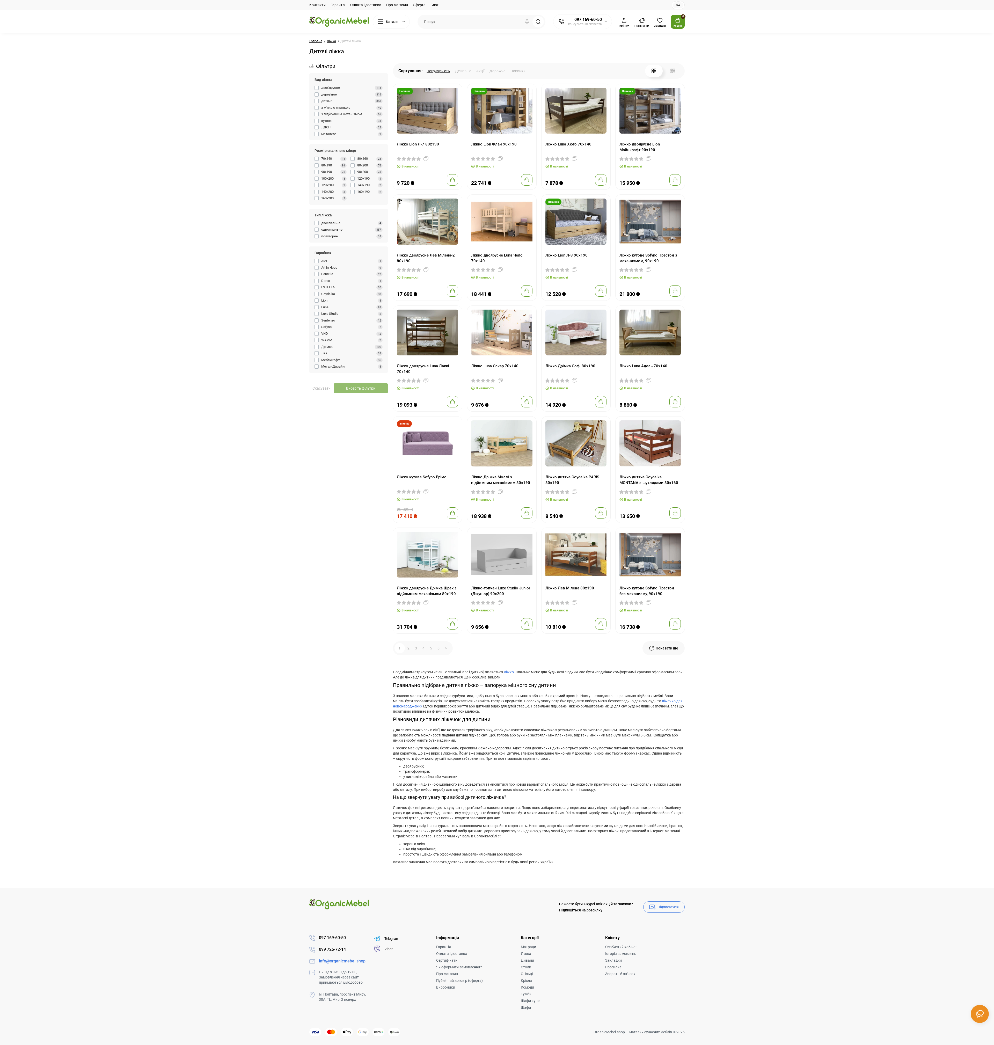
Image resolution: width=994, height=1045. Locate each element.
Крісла (526, 980)
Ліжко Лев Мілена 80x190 (569, 588)
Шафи (526, 1007)
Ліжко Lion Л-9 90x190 (566, 255)
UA (678, 5)
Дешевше (463, 71)
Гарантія (338, 5)
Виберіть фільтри (360, 388)
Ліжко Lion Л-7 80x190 (418, 144)
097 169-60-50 (588, 19)
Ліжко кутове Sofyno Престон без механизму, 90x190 (646, 591)
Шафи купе (530, 1001)
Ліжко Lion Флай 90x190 (494, 144)
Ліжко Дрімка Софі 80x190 (570, 366)
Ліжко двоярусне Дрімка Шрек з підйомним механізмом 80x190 (427, 591)
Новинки (517, 71)
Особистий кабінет (621, 947)
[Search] (527, 21)
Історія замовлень (620, 954)
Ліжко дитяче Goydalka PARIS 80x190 (572, 480)
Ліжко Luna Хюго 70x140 (568, 144)
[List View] (673, 71)
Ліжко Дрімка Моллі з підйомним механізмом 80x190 (500, 480)
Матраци (528, 947)
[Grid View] (654, 71)
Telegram (391, 939)
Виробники (445, 987)
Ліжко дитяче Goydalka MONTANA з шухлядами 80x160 (648, 480)
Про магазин (397, 5)
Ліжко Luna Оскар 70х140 (494, 366)
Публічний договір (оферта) (459, 980)
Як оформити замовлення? (459, 967)
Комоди (527, 987)
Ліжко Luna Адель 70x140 (643, 366)
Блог (434, 5)
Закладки (613, 960)
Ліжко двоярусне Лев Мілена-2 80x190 (426, 258)
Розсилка (613, 967)
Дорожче (497, 71)
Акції (480, 71)
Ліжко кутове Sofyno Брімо (422, 477)
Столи (526, 967)
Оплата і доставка (365, 5)
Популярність (438, 71)
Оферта (419, 5)
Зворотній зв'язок (620, 974)
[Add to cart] (452, 180)
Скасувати (321, 388)
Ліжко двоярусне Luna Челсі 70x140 (497, 258)
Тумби (526, 994)
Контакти (317, 5)
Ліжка (526, 954)
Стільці (527, 974)
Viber (388, 949)
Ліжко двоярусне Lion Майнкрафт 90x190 (639, 147)
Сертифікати (446, 960)
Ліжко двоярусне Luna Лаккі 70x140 (423, 369)
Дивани (527, 960)
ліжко (509, 672)
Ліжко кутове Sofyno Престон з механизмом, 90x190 (648, 258)
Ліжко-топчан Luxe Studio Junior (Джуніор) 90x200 (500, 591)
